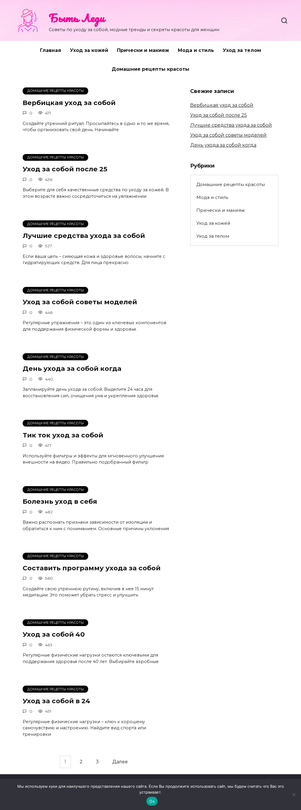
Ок (152, 801)
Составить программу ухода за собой (91, 568)
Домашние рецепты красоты (150, 69)
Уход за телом (242, 50)
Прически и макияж (143, 50)
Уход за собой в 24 (56, 701)
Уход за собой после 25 (65, 169)
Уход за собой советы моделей (80, 302)
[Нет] (294, 794)
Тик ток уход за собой (63, 435)
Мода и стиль (196, 50)
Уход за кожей (89, 50)
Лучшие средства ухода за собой (84, 235)
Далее (120, 762)
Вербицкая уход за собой (69, 103)
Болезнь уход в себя (60, 501)
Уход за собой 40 (54, 634)
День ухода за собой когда (72, 368)
